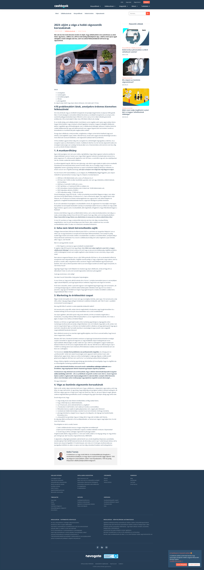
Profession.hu (92, 173)
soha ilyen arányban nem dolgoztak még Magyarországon (96, 169)
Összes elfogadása (182, 564)
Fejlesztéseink (100, 13)
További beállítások (194, 564)
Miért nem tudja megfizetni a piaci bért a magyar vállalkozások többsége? (135, 112)
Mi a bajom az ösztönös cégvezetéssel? (131, 81)
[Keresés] (148, 13)
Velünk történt (89, 13)
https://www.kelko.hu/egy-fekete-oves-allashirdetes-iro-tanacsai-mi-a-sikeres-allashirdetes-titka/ (83, 217)
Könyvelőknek (78, 13)
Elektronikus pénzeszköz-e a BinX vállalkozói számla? (135, 51)
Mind (56, 13)
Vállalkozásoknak (66, 13)
